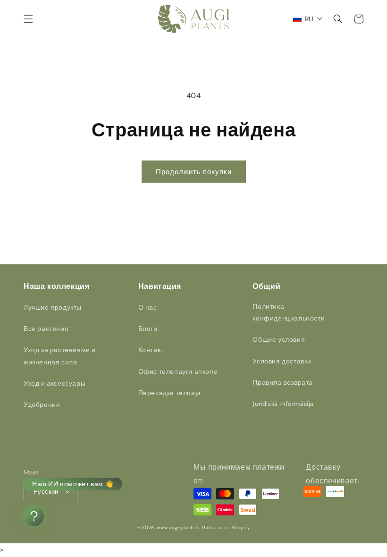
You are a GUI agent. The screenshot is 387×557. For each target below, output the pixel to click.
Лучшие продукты (53, 307)
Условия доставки (281, 361)
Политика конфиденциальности (288, 312)
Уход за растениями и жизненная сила (60, 356)
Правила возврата (282, 382)
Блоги (148, 328)
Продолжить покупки (194, 172)
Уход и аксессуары (54, 383)
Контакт (151, 350)
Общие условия (278, 339)
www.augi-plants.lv (178, 527)
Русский (46, 491)
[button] (28, 18)
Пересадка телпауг (170, 392)
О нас (147, 307)
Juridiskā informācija (283, 403)
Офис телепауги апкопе (178, 371)
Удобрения (42, 404)
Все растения (46, 328)
